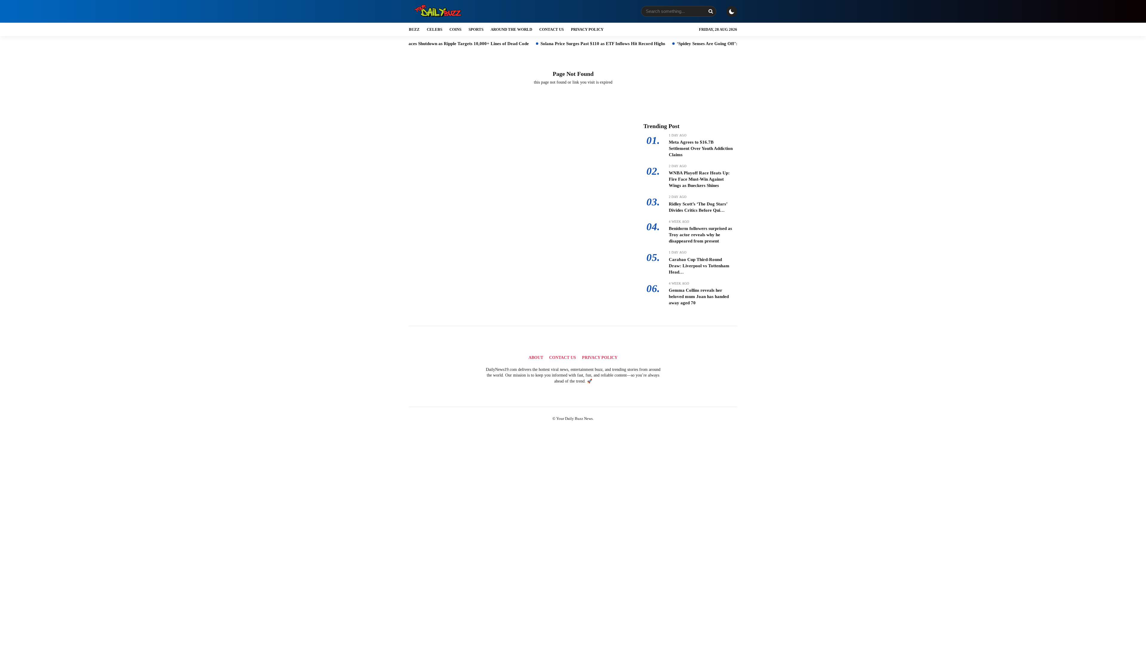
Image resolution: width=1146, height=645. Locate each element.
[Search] (710, 11)
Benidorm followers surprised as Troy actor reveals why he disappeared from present (700, 234)
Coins (455, 29)
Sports (476, 29)
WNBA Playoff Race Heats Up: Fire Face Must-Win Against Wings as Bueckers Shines (699, 179)
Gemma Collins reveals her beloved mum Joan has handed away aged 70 (699, 296)
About (536, 357)
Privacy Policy (587, 29)
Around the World (511, 29)
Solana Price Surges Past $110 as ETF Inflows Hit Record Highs (565, 43)
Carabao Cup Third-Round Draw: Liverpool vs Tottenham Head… (699, 265)
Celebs (434, 29)
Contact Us (551, 29)
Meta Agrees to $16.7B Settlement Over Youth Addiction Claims (701, 148)
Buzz (414, 29)
